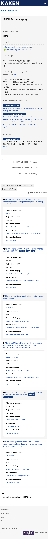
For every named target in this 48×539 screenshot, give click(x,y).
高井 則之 (8, 213)
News (3, 521)
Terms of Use (6, 525)
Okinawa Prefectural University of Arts (17, 334)
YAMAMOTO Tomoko (12, 357)
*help (14, 74)
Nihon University (11, 240)
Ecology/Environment (10, 111)
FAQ (2, 517)
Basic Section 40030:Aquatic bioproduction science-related (24, 233)
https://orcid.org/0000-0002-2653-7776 (19, 50)
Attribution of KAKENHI (9, 529)
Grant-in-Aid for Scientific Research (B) (17, 321)
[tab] (25, 162)
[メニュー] (45, 2)
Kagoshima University (12, 384)
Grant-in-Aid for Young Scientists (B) (16, 420)
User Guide (5, 513)
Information (5, 510)
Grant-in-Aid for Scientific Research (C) (17, 227)
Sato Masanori (10, 456)
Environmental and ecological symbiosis (18, 476)
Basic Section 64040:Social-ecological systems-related (22, 108)
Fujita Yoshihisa (10, 308)
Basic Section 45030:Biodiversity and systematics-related (23, 328)
